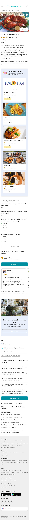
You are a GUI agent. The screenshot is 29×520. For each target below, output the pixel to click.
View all (24, 29)
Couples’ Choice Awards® (17, 452)
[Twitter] (5, 501)
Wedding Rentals (15, 422)
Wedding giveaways (5, 472)
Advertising (25, 443)
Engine (18, 462)
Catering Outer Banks (6, 355)
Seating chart (13, 462)
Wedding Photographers (6, 414)
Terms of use (4, 445)
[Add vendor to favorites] (27, 15)
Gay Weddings (4, 455)
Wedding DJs (17, 414)
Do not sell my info (20, 445)
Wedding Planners (18, 417)
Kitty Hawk (11, 10)
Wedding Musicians (5, 430)
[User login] (27, 6)
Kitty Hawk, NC (6, 39)
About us (12, 441)
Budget (25, 460)
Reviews (8, 452)
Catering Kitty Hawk (16, 355)
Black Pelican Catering (10, 93)
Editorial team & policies (20, 441)
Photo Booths (4, 424)
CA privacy (3, 447)
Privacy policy (11, 445)
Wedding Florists (4, 419)
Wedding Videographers (15, 419)
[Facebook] (2, 501)
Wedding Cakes (4, 427)
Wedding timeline (15, 472)
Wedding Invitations (5, 432)
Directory (3, 452)
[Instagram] (11, 501)
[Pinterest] (8, 501)
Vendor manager (5, 462)
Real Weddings (4, 474)
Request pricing (14, 398)
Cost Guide (24, 462)
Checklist (14, 460)
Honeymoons (12, 474)
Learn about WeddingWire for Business (10, 485)
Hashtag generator (16, 470)
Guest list (20, 460)
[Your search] (2, 15)
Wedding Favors (15, 432)
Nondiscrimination (5, 443)
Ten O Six (6, 118)
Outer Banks (4, 10)
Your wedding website (6, 460)
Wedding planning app (6, 470)
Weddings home (4, 441)
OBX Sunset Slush (17, 403)
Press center (18, 443)
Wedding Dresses (22, 424)
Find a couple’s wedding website (8, 480)
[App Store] (6, 496)
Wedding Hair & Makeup (6, 417)
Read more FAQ (14, 246)
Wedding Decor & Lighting (17, 430)
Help (2, 464)
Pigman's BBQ (8, 165)
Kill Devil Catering (9, 186)
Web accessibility (11, 447)
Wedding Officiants (5, 422)
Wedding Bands (12, 424)
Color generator (24, 472)
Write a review (14, 264)
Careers (12, 443)
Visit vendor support (5, 487)
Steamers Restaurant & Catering (13, 140)
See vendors (14, 331)
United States (8, 508)
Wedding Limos (13, 427)
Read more (4, 65)
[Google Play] (16, 496)
